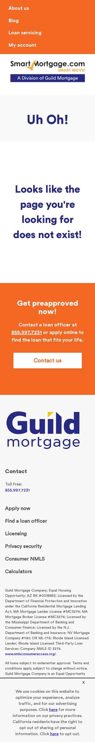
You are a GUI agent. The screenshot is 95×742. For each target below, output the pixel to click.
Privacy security (23, 546)
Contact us (48, 360)
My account (22, 45)
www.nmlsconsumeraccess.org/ (30, 654)
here (53, 710)
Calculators (18, 571)
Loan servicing (25, 33)
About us (18, 8)
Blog (13, 20)
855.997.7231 (26, 332)
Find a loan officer (26, 521)
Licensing (16, 533)
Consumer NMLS (25, 558)
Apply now (17, 508)
